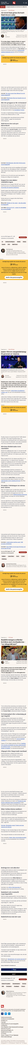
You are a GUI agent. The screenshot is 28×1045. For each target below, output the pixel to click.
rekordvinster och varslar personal (16, 959)
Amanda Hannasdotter (11, 563)
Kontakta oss (4, 1020)
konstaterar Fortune (19, 110)
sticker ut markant (5, 748)
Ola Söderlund (9, 249)
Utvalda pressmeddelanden (7, 1019)
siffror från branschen (14, 887)
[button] (14, 969)
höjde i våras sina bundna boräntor (17, 837)
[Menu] (26, 3)
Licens (23, 556)
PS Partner (3, 1033)
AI (2, 241)
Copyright (3, 1022)
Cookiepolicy (4, 1025)
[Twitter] (6, 1014)
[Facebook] (2, 1014)
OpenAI (3, 244)
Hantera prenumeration (6, 1017)
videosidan (8, 672)
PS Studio (11, 637)
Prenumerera (23, 237)
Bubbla (18, 241)
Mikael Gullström (10, 991)
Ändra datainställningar (6, 1036)
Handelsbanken (16, 983)
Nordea (24, 983)
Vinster (23, 986)
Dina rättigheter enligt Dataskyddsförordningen (12, 1027)
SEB (3, 986)
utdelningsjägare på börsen (20, 494)
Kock (18, 556)
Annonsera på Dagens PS (7, 1030)
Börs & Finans (11, 10)
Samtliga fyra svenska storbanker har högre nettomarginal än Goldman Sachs (13, 745)
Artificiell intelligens (10, 241)
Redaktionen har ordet (6, 1032)
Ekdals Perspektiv (6, 983)
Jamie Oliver (11, 556)
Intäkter (3, 556)
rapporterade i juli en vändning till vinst (10, 480)
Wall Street (14, 244)
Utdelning (4, 559)
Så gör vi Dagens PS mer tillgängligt (9, 1035)
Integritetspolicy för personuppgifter (9, 1023)
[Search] (24, 3)
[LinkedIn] (9, 1014)
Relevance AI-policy (6, 1028)
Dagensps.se (4, 10)
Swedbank (16, 986)
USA (9, 244)
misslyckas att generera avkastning (10, 187)
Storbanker (8, 986)
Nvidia (24, 241)
